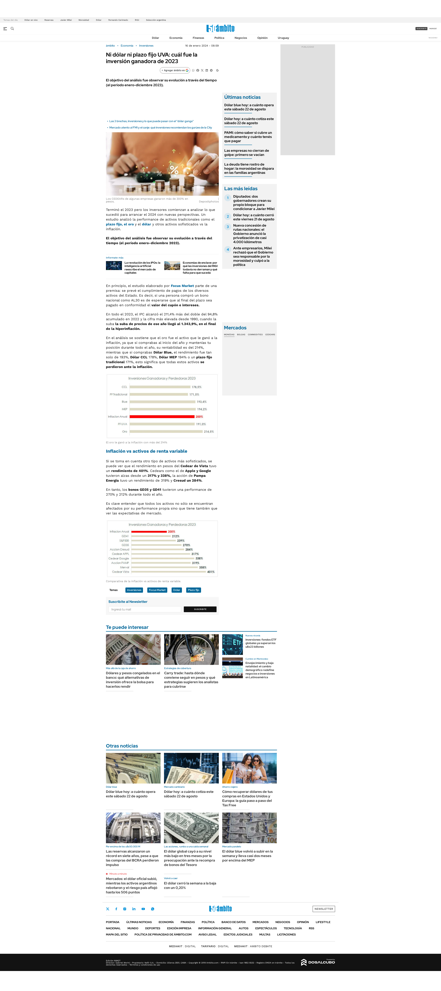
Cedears (270, 334)
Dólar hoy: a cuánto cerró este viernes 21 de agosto (253, 217)
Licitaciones (286, 934)
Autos (243, 928)
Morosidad (84, 20)
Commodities (255, 334)
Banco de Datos (234, 922)
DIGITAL (182, 946)
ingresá (433, 28)
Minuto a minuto (118, 873)
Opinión (262, 38)
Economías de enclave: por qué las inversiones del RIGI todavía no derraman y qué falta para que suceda (200, 268)
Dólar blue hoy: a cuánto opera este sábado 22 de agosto (249, 107)
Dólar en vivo (31, 20)
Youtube (143, 909)
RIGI (137, 20)
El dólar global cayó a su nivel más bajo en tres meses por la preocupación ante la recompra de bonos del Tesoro (189, 858)
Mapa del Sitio (117, 934)
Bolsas (241, 334)
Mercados (261, 922)
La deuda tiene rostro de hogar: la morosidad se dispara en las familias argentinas (249, 168)
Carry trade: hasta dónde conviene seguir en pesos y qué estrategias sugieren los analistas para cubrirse (191, 680)
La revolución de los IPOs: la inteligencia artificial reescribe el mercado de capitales (142, 268)
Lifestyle (323, 922)
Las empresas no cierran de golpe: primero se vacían (246, 152)
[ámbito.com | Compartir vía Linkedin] (206, 70)
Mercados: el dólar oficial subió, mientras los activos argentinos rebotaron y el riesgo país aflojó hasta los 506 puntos (131, 885)
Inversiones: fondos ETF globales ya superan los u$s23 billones (260, 643)
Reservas (48, 20)
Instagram (124, 908)
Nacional (113, 928)
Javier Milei (66, 20)
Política (219, 38)
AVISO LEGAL (207, 934)
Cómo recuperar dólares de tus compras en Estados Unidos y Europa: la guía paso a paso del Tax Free (247, 798)
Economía (176, 38)
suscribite (422, 28)
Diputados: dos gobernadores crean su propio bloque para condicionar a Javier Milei (254, 202)
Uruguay (283, 38)
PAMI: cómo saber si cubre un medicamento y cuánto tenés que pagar (248, 136)
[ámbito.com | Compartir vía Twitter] (202, 70)
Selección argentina (156, 20)
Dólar (98, 20)
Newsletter (433, 38)
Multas (264, 934)
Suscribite (200, 609)
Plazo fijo (193, 590)
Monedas (229, 334)
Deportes (152, 928)
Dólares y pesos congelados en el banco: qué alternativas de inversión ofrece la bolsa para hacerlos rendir (133, 680)
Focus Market (157, 590)
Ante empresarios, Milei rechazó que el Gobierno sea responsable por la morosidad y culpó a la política (253, 256)
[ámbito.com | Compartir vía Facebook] (197, 70)
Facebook (116, 908)
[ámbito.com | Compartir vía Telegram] (211, 70)
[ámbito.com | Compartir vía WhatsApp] (193, 70)
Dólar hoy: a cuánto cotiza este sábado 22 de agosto (249, 121)
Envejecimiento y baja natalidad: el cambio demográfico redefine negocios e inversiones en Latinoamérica (260, 670)
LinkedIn (133, 908)
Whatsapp (152, 908)
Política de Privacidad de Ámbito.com (163, 934)
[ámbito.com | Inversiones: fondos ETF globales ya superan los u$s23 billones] (232, 644)
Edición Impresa (179, 928)
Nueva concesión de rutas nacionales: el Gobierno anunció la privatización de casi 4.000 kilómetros (249, 233)
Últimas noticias (139, 922)
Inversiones (146, 45)
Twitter (107, 909)
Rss (311, 928)
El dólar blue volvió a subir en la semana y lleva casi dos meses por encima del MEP (247, 856)
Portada (112, 922)
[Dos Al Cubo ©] (318, 962)
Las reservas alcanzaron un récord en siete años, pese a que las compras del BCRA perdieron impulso (132, 858)
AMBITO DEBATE (253, 946)
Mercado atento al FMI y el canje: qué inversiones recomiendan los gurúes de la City (160, 127)
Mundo (132, 928)
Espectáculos (266, 928)
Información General (215, 928)
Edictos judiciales (238, 934)
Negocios (241, 38)
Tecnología (293, 928)
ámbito (110, 45)
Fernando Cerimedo (118, 20)
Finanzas (198, 38)
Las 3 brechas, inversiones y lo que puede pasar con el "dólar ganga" (151, 121)
